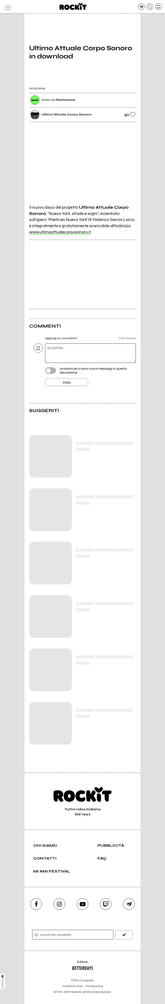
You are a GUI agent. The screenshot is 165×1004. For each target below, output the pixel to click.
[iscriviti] (124, 935)
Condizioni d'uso (72, 986)
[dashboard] (158, 6)
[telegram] (129, 904)
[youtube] (82, 904)
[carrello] (141, 6)
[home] (73, 6)
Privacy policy (94, 986)
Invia (66, 382)
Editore (80, 964)
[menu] (6, 6)
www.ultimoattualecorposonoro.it (60, 232)
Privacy (3, 983)
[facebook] (36, 904)
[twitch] (106, 904)
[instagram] (59, 904)
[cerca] (150, 6)
